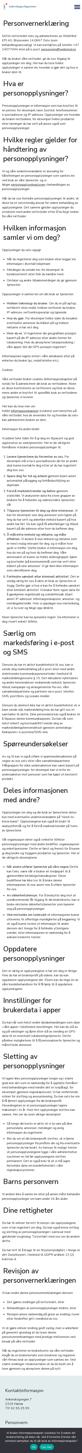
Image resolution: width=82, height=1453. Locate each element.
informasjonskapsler (25, 411)
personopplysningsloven (28, 184)
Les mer (47, 1447)
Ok (34, 1447)
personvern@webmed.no (58, 49)
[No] (77, 1440)
